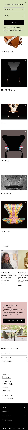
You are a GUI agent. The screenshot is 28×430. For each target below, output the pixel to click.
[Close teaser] (1, 426)
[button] (16, 428)
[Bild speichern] (25, 60)
